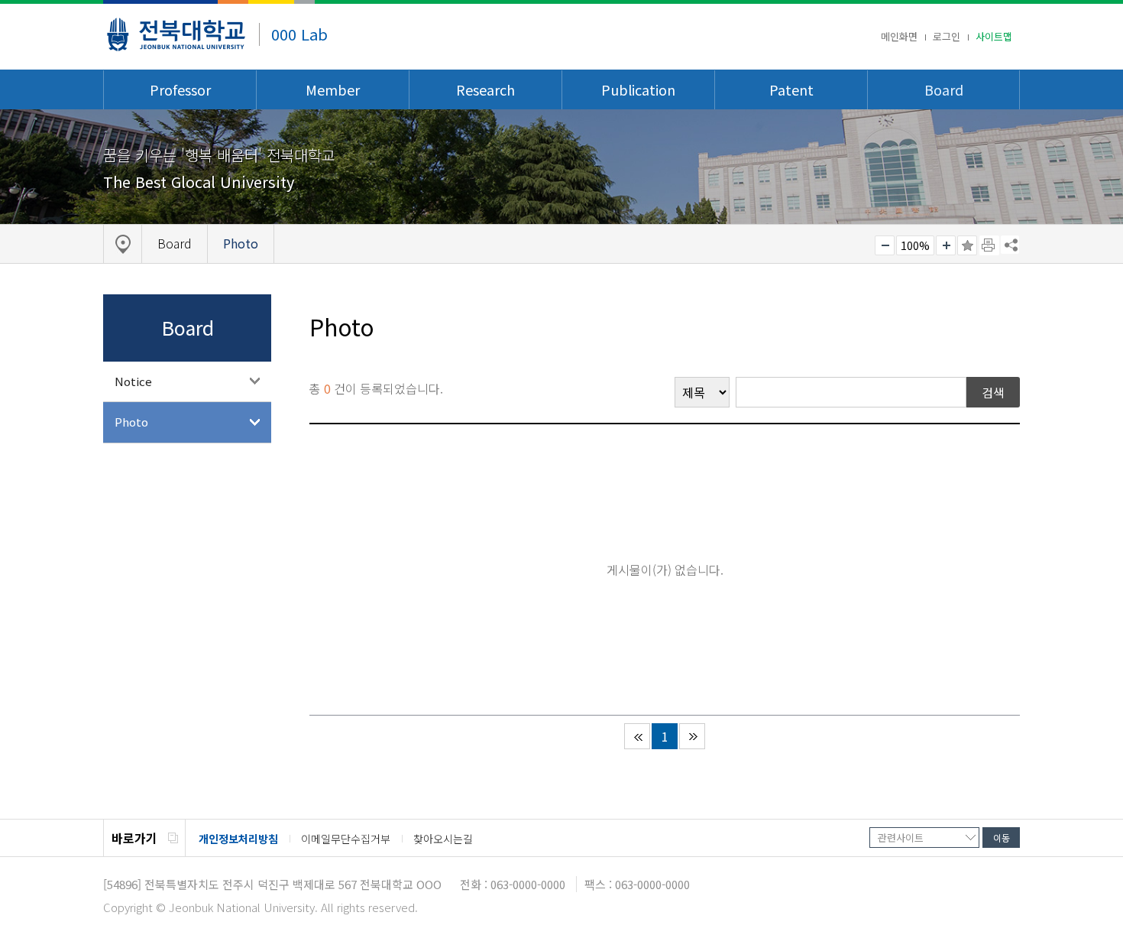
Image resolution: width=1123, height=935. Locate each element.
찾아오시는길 (443, 838)
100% (915, 245)
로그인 (946, 36)
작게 (885, 245)
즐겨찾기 (967, 245)
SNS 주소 (1010, 244)
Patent (791, 89)
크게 (946, 245)
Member (333, 89)
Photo (131, 422)
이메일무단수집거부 (345, 838)
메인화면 (899, 36)
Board (943, 89)
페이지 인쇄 (989, 245)
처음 (637, 736)
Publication (638, 89)
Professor (180, 89)
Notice (133, 381)
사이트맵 (994, 36)
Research (485, 89)
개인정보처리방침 (238, 838)
